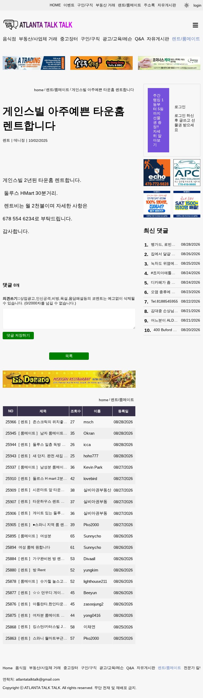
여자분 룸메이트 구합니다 (43, 615)
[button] (186, 5)
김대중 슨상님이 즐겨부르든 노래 (164, 311)
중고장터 (69, 38)
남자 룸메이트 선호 (43, 433)
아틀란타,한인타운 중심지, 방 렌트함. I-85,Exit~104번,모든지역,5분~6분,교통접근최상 (43, 604)
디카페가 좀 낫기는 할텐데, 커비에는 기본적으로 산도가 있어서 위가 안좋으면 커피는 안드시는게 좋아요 (164, 282)
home (55, 5)
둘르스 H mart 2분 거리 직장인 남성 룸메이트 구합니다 (43, 478)
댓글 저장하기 (18, 335)
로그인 (180, 107)
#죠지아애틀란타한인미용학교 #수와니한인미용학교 (164, 273)
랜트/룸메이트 (129, 5)
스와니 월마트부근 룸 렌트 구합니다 (43, 638)
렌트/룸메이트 (186, 38)
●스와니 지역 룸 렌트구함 (43, 524)
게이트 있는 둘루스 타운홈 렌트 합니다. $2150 (43, 513)
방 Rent (32, 570)
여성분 (35, 536)
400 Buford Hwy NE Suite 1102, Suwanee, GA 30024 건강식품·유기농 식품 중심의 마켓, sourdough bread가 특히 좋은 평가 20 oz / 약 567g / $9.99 (166, 330)
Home (8, 668)
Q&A (139, 38)
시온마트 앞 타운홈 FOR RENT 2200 (43, 490)
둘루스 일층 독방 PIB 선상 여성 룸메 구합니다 (43, 444)
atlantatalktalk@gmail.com (38, 679)
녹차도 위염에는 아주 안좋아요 (164, 263)
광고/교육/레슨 (117, 38)
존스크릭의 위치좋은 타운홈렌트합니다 (43, 422)
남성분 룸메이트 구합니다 (43, 467)
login (197, 5)
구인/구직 (85, 5)
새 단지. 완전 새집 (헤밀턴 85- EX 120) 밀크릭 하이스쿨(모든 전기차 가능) (43, 456)
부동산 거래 (105, 5)
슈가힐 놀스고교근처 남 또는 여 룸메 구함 (43, 581)
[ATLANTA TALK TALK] (38, 25)
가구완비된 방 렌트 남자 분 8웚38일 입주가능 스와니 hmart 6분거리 (43, 558)
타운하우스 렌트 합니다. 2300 (43, 501)
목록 (69, 356)
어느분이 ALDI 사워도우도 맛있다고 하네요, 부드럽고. (164, 320)
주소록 (149, 5)
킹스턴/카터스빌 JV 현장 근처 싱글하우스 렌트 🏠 (43, 626)
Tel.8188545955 (164, 301)
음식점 (9, 38)
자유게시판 (167, 5)
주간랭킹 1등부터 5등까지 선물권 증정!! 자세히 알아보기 (158, 120)
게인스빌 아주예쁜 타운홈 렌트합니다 (103, 90)
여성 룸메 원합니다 (34, 547)
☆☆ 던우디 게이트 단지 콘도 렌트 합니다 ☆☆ (43, 592)
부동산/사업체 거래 (38, 38)
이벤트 (69, 5)
